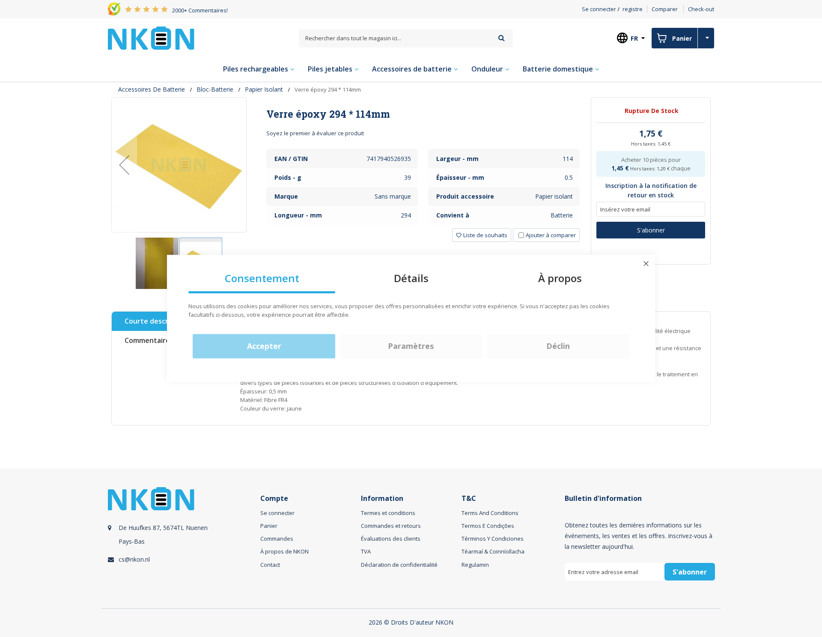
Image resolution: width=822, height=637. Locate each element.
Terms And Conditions (490, 513)
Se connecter (599, 9)
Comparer (665, 9)
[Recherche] (501, 38)
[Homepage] (151, 38)
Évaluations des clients (390, 538)
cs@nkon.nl (134, 559)
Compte (274, 498)
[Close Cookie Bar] (646, 263)
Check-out (701, 9)
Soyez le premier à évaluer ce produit (315, 133)
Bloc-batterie (215, 89)
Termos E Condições (488, 526)
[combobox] (406, 38)
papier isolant (264, 89)
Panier (268, 526)
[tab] (423, 113)
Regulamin (475, 565)
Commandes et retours (391, 526)
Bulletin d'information (603, 498)
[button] (124, 164)
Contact (270, 565)
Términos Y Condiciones (493, 538)
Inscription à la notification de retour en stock (651, 190)
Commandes (276, 538)
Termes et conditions (388, 513)
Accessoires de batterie (151, 89)
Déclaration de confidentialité (399, 565)
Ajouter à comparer (551, 235)
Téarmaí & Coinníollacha (493, 551)
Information (382, 498)
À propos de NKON (284, 551)
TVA (366, 551)
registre (632, 9)
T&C (469, 498)
